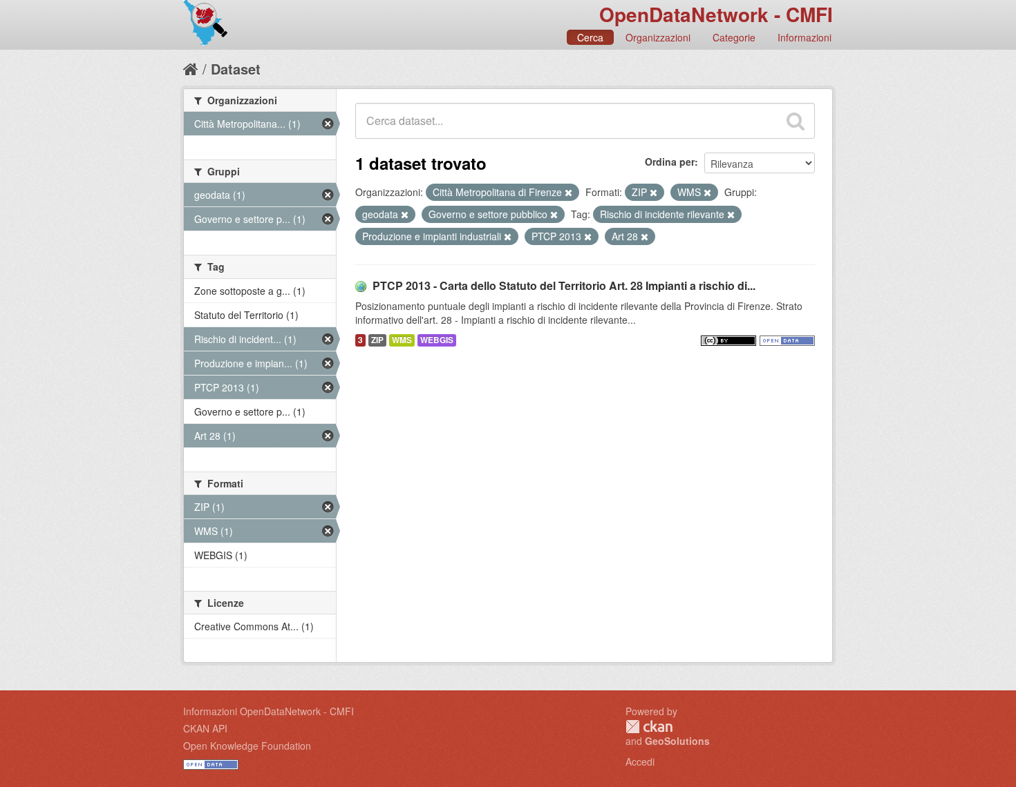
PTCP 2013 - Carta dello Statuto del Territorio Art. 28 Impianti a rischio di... (564, 285)
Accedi (640, 761)
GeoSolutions (677, 741)
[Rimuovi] (568, 192)
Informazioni (804, 37)
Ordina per (670, 161)
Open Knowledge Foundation (247, 745)
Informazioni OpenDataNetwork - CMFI (268, 711)
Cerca (590, 37)
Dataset (236, 69)
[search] (796, 120)
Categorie (734, 37)
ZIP (377, 340)
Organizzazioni (657, 37)
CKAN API (205, 728)
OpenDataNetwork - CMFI (716, 14)
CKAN (648, 726)
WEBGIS (436, 340)
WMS (402, 340)
